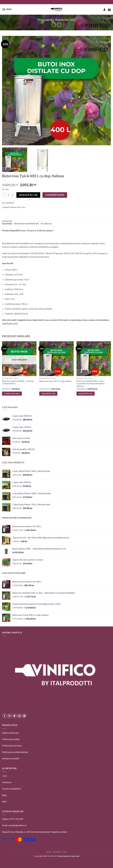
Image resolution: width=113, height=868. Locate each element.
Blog (4, 795)
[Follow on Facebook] (4, 716)
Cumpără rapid (54, 195)
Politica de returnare (11, 745)
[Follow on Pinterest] (24, 716)
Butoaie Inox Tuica (65, 19)
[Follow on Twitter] (14, 716)
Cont (4, 776)
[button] (7, 9)
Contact (57, 852)
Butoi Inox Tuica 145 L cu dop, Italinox (55, 381)
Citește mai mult (12, 393)
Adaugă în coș (28, 195)
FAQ (4, 801)
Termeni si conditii (10, 758)
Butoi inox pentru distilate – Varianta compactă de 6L (18, 382)
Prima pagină (45, 19)
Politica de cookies (11, 739)
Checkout (6, 782)
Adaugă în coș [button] (48, 393)
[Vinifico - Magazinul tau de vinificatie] (56, 9)
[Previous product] (59, 25)
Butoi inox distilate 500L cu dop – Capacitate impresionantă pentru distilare (90, 383)
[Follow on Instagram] (9, 716)
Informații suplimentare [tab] (26, 224)
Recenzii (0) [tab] (46, 224)
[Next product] (54, 25)
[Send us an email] (19, 716)
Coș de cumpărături (11, 788)
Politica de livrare (10, 732)
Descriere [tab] (7, 224)
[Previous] (7, 91)
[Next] (105, 91)
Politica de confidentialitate (15, 752)
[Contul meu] (104, 9)
